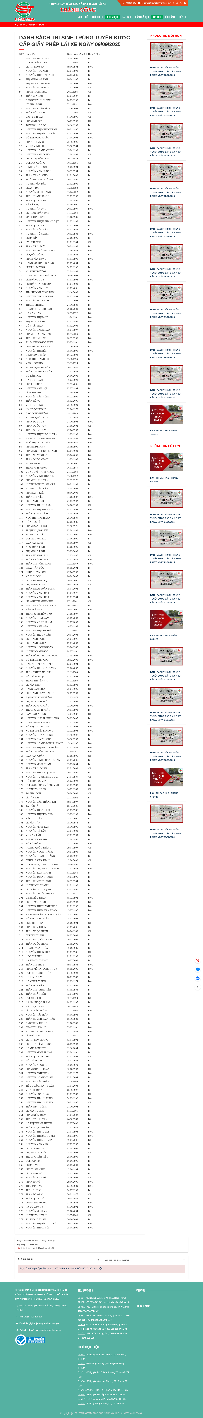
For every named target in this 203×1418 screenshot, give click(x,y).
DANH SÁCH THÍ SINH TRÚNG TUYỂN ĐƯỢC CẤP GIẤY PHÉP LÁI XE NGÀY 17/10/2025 (165, 313)
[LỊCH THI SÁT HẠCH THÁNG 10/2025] (166, 416)
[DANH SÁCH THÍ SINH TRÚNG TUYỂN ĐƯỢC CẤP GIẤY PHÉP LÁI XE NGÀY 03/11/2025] (166, 376)
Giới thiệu (97, 17)
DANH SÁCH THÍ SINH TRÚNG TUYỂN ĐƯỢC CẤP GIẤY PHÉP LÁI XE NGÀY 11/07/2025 (165, 833)
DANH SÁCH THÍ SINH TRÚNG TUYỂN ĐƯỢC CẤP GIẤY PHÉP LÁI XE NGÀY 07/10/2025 (165, 233)
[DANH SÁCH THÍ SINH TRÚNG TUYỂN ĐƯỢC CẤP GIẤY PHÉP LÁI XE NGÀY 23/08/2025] (166, 540)
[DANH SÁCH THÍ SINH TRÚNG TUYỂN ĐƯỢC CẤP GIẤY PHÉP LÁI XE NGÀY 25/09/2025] (166, 174)
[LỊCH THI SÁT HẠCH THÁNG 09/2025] (166, 464)
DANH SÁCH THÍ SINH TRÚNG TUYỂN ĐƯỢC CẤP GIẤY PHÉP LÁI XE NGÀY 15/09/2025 (165, 112)
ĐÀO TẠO (126, 17)
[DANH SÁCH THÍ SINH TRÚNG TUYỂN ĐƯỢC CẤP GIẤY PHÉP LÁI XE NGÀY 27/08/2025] (166, 500)
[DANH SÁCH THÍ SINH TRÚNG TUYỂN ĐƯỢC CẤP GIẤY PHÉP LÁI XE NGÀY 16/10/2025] (166, 255)
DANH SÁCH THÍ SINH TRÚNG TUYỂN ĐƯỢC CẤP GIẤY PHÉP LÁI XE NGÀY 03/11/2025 (165, 394)
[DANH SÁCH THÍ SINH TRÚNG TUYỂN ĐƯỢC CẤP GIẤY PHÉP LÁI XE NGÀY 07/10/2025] (166, 215)
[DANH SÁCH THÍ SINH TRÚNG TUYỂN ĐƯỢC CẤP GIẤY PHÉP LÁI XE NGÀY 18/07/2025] (166, 738)
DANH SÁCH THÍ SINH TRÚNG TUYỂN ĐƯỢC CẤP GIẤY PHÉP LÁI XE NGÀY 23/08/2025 (165, 558)
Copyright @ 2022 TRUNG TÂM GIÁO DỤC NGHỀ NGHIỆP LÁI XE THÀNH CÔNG (101, 1413)
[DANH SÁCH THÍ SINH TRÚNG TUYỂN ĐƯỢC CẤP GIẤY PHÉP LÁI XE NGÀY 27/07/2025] (166, 698)
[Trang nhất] (15, 25)
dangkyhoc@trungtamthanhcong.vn (155, 3)
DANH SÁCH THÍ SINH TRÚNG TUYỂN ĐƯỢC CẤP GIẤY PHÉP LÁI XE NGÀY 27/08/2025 (165, 518)
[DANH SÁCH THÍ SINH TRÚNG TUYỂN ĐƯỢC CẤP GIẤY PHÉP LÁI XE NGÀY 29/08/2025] (166, 53)
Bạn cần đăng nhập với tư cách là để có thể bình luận (61, 1268)
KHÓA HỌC (112, 17)
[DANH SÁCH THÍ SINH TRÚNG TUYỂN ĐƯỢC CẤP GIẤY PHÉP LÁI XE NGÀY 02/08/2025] (166, 658)
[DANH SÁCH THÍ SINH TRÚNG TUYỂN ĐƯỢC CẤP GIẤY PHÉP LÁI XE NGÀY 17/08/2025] (166, 581)
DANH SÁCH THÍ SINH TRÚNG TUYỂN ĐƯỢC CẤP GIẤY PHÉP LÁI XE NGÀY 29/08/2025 (165, 71)
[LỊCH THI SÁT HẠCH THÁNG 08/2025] (166, 621)
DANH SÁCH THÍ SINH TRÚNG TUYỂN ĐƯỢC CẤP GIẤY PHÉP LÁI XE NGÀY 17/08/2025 (165, 599)
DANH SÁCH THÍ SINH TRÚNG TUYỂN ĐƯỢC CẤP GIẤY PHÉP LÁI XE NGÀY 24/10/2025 (165, 353)
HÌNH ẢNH (170, 17)
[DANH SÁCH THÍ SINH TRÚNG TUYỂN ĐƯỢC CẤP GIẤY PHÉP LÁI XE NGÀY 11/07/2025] (166, 815)
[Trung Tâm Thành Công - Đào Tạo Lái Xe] (25, 11)
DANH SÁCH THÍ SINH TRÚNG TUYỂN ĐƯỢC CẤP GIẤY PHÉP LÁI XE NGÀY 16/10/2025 (165, 273)
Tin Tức (157, 17)
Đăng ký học (142, 17)
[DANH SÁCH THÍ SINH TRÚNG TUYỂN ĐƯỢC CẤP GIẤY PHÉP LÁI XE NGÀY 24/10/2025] (166, 336)
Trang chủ (82, 17)
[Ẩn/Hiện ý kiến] (98, 1260)
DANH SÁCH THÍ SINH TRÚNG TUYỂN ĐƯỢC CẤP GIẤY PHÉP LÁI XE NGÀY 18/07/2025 (165, 756)
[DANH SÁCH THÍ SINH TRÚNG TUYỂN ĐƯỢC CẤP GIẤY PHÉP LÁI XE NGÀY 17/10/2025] (166, 295)
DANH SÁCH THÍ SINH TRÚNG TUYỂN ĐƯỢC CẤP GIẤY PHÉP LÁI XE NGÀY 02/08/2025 (165, 676)
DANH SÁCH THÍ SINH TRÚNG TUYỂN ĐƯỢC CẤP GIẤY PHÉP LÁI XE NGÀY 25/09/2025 (165, 192)
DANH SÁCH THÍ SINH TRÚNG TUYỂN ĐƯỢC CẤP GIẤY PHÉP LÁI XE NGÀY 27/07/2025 (165, 716)
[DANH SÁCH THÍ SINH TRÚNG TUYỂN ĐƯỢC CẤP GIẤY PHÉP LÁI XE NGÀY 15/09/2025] (166, 94)
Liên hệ (182, 17)
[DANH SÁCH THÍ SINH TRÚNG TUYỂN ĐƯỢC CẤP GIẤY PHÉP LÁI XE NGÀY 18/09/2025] (166, 134)
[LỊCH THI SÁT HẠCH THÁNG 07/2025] (166, 779)
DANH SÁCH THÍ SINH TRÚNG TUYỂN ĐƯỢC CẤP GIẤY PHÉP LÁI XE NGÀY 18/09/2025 (165, 152)
